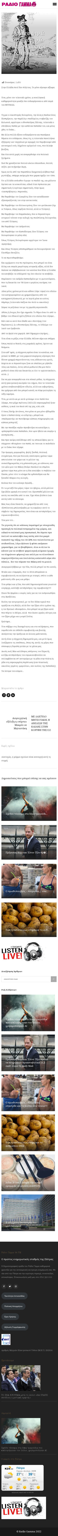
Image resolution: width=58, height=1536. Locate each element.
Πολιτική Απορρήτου (13, 1306)
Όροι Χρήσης (10, 1317)
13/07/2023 (9, 1404)
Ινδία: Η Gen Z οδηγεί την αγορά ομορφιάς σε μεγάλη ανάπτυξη (24, 1184)
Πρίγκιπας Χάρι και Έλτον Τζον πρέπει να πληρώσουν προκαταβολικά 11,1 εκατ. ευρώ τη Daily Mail (27, 1063)
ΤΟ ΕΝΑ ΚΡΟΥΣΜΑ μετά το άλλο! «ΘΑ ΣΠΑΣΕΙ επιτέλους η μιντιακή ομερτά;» (24, 1396)
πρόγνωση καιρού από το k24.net (23, 1492)
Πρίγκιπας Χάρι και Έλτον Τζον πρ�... (27, 852)
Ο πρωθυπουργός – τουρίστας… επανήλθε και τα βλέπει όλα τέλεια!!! (26, 1104)
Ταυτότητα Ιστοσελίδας (14, 1296)
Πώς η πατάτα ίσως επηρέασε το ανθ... (27, 930)
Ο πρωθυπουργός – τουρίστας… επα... (27, 891)
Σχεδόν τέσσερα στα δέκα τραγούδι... (26, 813)
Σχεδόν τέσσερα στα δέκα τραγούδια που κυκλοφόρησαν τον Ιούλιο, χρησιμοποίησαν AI (26, 1023)
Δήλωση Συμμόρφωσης (14, 1327)
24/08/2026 (9, 1457)
